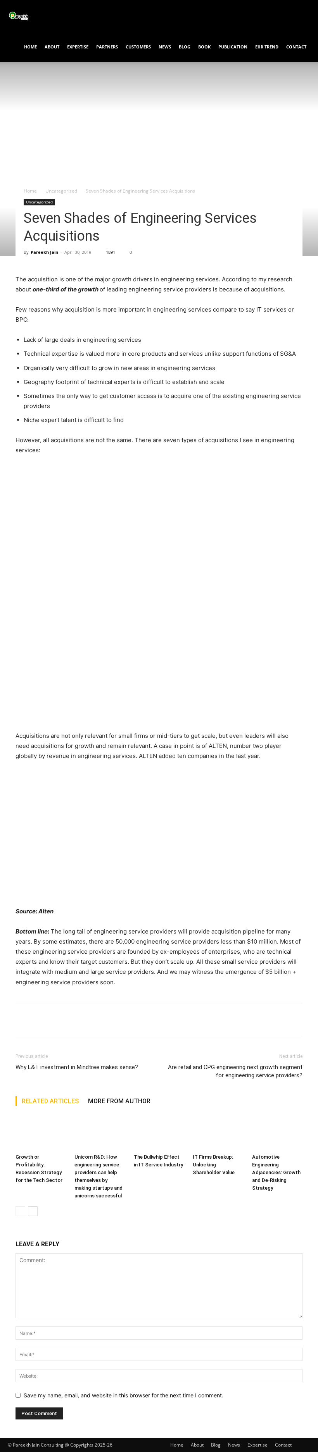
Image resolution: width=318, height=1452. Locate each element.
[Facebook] (23, 1020)
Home (30, 47)
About (52, 47)
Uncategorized (61, 191)
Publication (232, 47)
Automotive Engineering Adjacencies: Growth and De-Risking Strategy (276, 1172)
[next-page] (33, 1211)
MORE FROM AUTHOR (119, 1101)
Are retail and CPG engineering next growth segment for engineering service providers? (235, 1071)
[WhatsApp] (59, 1020)
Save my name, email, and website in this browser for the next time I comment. (123, 1395)
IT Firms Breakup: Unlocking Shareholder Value (214, 1164)
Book (204, 47)
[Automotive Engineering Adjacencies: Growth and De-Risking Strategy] (277, 1133)
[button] (301, 15)
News (165, 47)
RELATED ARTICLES (50, 1101)
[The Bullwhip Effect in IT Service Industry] (159, 1133)
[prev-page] (20, 1211)
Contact (296, 47)
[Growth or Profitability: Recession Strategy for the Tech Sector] (41, 1133)
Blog (184, 47)
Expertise (77, 47)
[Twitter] (41, 1020)
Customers (138, 47)
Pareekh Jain (44, 252)
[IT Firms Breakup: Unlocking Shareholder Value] (218, 1133)
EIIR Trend (266, 47)
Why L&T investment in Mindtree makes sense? (77, 1067)
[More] (95, 1020)
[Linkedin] (77, 1020)
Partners (107, 47)
